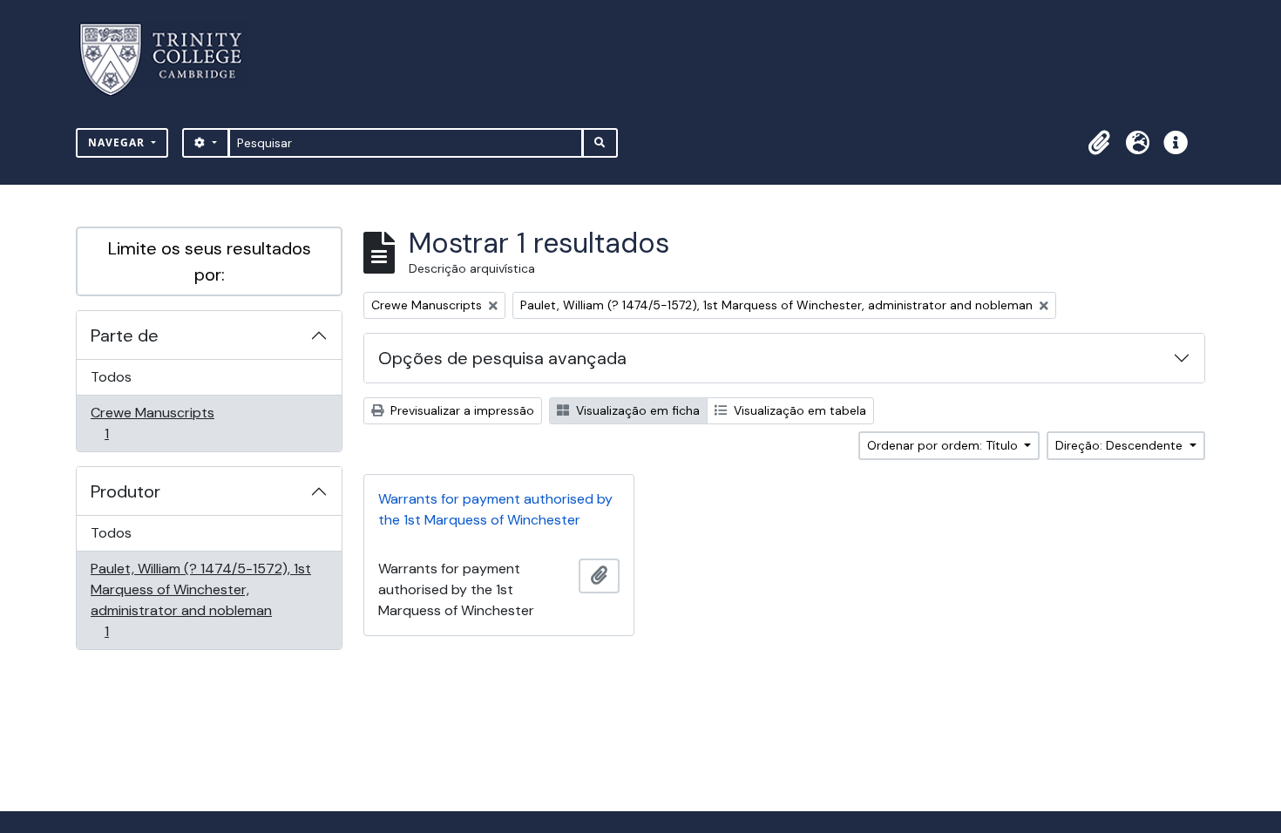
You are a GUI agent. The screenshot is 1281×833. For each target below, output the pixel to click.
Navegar (118, 142)
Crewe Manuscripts (152, 423)
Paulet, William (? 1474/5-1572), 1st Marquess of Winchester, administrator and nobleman (200, 599)
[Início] (171, 60)
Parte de (125, 335)
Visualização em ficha (636, 410)
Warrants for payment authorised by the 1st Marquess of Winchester (495, 509)
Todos (111, 377)
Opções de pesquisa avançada (502, 358)
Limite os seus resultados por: (209, 261)
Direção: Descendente (1120, 445)
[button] (1099, 143)
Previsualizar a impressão (460, 410)
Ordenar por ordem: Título (944, 445)
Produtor (125, 491)
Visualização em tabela (798, 410)
